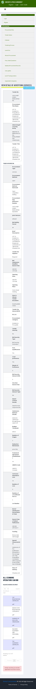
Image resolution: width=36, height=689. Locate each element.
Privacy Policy (24, 684)
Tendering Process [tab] (9, 45)
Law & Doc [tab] (7, 50)
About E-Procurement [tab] (10, 55)
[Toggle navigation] (5, 9)
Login (16, 5)
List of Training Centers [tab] (10, 76)
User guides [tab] (8, 71)
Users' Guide (23, 5)
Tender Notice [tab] (8, 35)
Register (11, 5)
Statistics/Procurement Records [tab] (12, 65)
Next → (19, 660)
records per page (6, 591)
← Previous (9, 660)
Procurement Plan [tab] (9, 30)
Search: (18, 589)
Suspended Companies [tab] (11, 81)
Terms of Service (12, 684)
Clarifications (29, 88)
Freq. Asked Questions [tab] (10, 60)
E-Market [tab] (7, 40)
